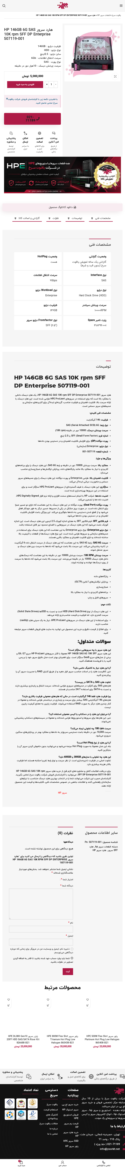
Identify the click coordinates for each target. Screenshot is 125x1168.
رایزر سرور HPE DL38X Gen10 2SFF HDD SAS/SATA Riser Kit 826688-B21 (23, 1039)
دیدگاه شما (66, 886)
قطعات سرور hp (103, 15)
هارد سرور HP (99, 850)
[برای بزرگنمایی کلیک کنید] (115, 76)
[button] (62, 207)
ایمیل (69, 936)
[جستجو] (4, 5)
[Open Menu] (121, 5)
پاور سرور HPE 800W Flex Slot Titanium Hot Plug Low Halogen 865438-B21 (62, 1039)
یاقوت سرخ (116, 15)
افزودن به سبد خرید (25, 84)
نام (70, 923)
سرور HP (62, 793)
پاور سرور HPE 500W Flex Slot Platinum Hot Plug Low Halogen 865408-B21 (102, 1039)
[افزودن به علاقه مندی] (87, 1000)
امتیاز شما (67, 879)
